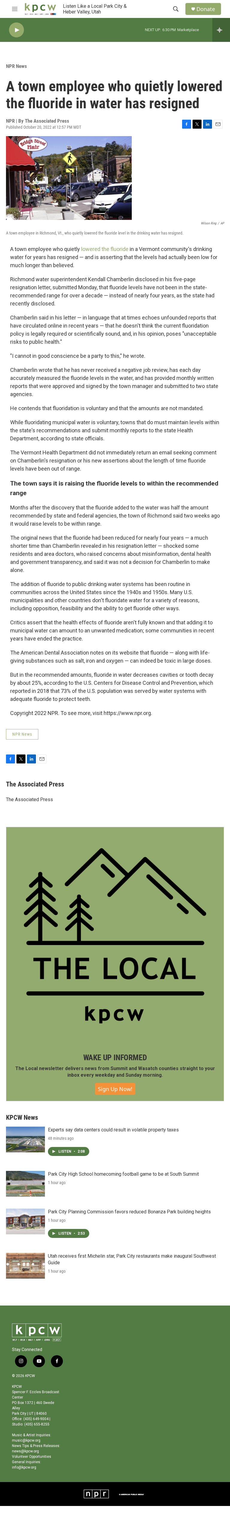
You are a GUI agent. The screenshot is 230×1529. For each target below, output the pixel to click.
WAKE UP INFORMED (115, 1057)
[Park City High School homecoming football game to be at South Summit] (25, 1184)
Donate (205, 9)
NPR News (16, 66)
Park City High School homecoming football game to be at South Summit (123, 1174)
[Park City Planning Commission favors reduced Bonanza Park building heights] (25, 1221)
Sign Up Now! (115, 1089)
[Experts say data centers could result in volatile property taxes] (25, 1139)
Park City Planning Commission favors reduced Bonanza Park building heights (129, 1212)
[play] (16, 30)
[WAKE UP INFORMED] (115, 935)
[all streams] (221, 30)
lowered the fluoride (104, 249)
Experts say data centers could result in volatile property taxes (113, 1130)
